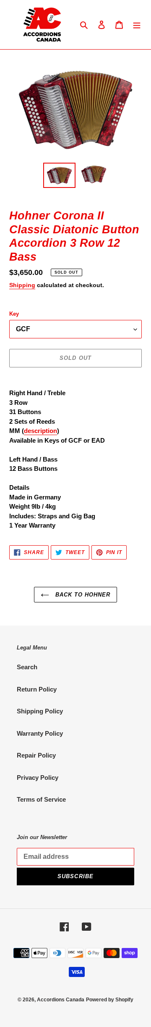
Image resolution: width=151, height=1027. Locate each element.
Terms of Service (41, 799)
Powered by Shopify (109, 1000)
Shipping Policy (40, 711)
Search (27, 667)
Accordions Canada (60, 1000)
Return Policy (37, 689)
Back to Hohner (82, 594)
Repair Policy (36, 755)
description (40, 430)
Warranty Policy (40, 733)
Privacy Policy (37, 777)
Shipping (22, 285)
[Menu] (137, 25)
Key (14, 314)
